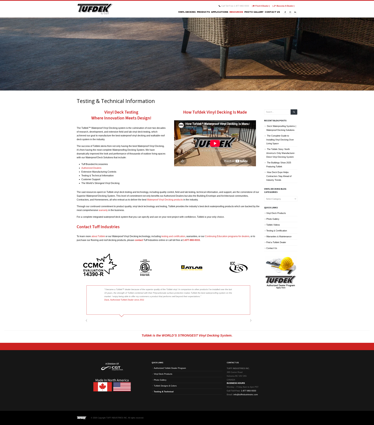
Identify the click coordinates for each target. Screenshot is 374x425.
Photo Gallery (253, 12)
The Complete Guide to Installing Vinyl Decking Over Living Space (280, 140)
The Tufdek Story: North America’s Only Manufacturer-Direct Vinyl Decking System (280, 153)
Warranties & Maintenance (278, 236)
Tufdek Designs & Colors (165, 386)
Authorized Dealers (91, 168)
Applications (219, 12)
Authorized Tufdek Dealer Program (170, 368)
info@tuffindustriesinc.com (245, 394)
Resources (236, 12)
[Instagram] (290, 12)
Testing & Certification (276, 231)
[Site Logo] (95, 9)
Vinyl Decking (187, 12)
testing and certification (173, 236)
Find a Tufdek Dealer (276, 242)
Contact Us (272, 12)
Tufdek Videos (273, 225)
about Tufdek (98, 236)
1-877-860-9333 (248, 391)
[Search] (294, 112)
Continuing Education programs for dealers (227, 236)
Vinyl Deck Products (276, 213)
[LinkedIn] (295, 12)
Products (203, 12)
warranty (103, 210)
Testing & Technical (164, 391)
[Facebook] (285, 12)
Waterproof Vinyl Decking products (165, 199)
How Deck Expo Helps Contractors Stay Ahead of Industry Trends (278, 176)
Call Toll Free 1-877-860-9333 (235, 6)
